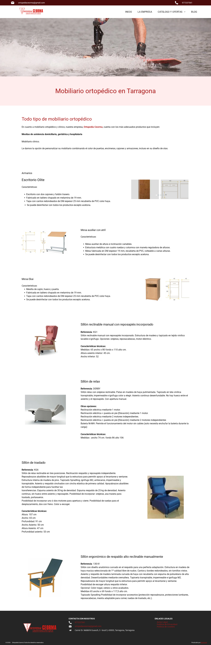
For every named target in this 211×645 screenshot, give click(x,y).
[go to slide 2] (158, 195)
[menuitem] (128, 11)
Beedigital (204, 642)
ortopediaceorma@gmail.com (31, 3)
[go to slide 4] (163, 195)
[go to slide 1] (156, 195)
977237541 (187, 3)
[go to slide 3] (160, 195)
